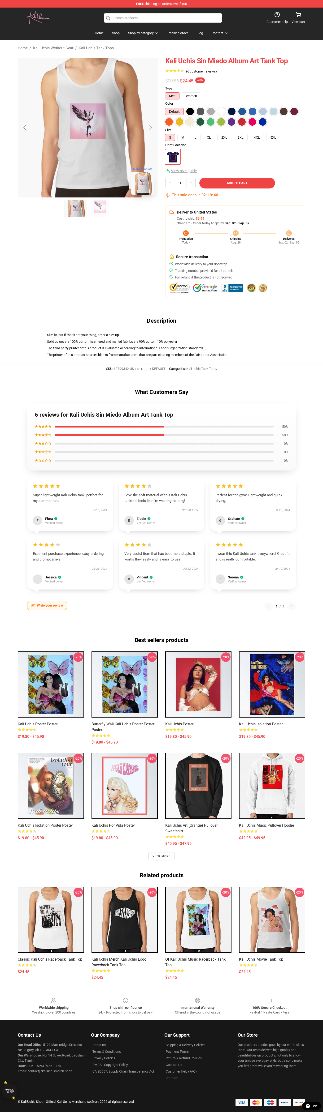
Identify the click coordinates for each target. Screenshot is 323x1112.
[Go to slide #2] (100, 208)
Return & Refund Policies (184, 1058)
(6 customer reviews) (201, 71)
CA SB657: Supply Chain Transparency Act (123, 1071)
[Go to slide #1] (75, 208)
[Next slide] (150, 128)
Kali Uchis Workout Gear (53, 48)
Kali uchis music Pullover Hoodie (266, 825)
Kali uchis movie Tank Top (261, 959)
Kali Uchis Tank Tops (96, 48)
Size (168, 130)
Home (23, 48)
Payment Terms (177, 1051)
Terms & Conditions (106, 1051)
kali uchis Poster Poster (37, 724)
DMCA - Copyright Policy (110, 1065)
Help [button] (314, 1106)
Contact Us (174, 1065)
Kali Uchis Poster (179, 724)
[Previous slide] (25, 128)
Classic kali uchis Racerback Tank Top (50, 959)
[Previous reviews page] (268, 606)
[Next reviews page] (291, 606)
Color (169, 103)
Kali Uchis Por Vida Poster (113, 825)
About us (99, 1045)
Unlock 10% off (9, 1091)
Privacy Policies (103, 1058)
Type (169, 88)
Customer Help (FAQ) (181, 1071)
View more (162, 856)
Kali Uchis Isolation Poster (261, 724)
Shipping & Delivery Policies (185, 1045)
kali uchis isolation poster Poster (45, 825)
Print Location (176, 145)
